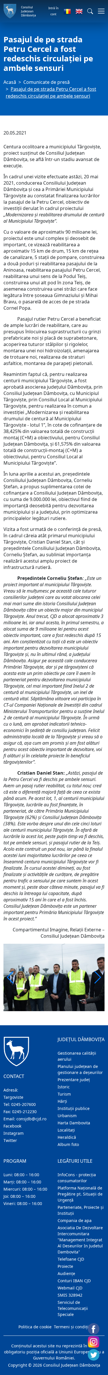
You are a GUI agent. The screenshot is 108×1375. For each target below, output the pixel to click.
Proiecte (65, 1266)
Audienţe (66, 1273)
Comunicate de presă (46, 82)
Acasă (9, 82)
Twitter (10, 1140)
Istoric (64, 1087)
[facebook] (93, 1329)
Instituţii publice (74, 1108)
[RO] (67, 11)
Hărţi (62, 1101)
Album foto (68, 1144)
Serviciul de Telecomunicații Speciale (73, 1308)
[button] (90, 11)
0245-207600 (23, 1104)
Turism (64, 1094)
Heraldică (67, 1137)
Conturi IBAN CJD (74, 1280)
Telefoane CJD (71, 1259)
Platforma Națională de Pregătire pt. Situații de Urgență (80, 1194)
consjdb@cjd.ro (31, 1118)
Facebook (12, 1126)
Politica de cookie (35, 1326)
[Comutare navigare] (99, 11)
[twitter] (93, 1355)
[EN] (79, 11)
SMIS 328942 (70, 1295)
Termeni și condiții (72, 1326)
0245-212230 (24, 1111)
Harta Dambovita (74, 1123)
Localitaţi (66, 1130)
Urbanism (67, 1115)
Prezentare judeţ (74, 1079)
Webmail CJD (70, 1288)
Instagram (13, 1133)
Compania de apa (75, 1220)
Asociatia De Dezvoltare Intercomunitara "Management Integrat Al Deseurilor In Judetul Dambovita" (80, 1240)
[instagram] (93, 1342)
